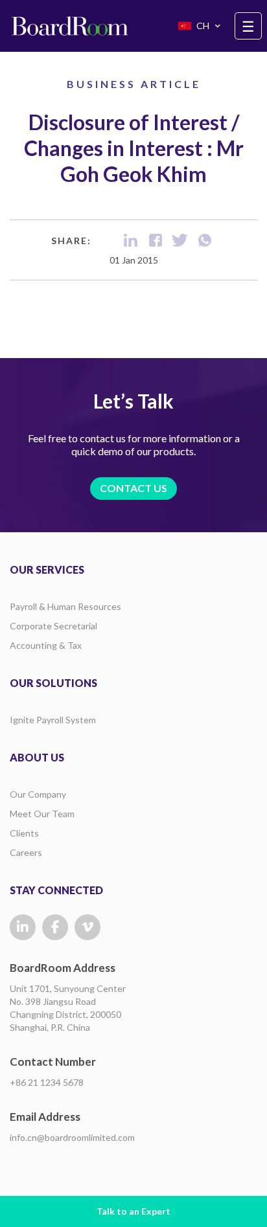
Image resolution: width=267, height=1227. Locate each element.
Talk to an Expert (133, 1211)
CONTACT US (133, 488)
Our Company (38, 794)
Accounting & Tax (46, 645)
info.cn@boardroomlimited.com (72, 1137)
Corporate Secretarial (53, 625)
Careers (26, 852)
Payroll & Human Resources (65, 606)
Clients (24, 833)
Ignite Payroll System (53, 719)
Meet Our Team (42, 813)
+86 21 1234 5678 (47, 1082)
